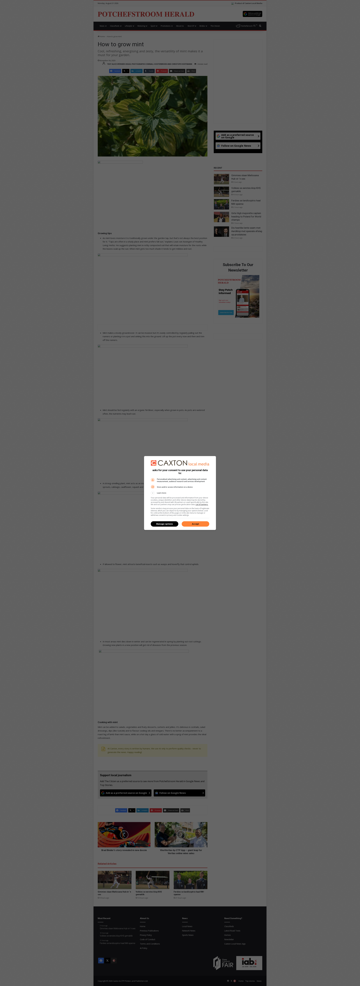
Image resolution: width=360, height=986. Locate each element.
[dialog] (180, 493)
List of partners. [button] (202, 504)
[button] (180, 493)
